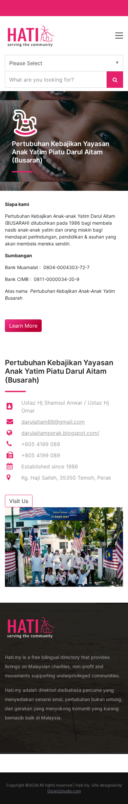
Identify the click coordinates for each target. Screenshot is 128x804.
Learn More (23, 325)
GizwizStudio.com (64, 791)
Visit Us (18, 501)
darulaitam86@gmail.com (53, 421)
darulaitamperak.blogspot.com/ (60, 433)
